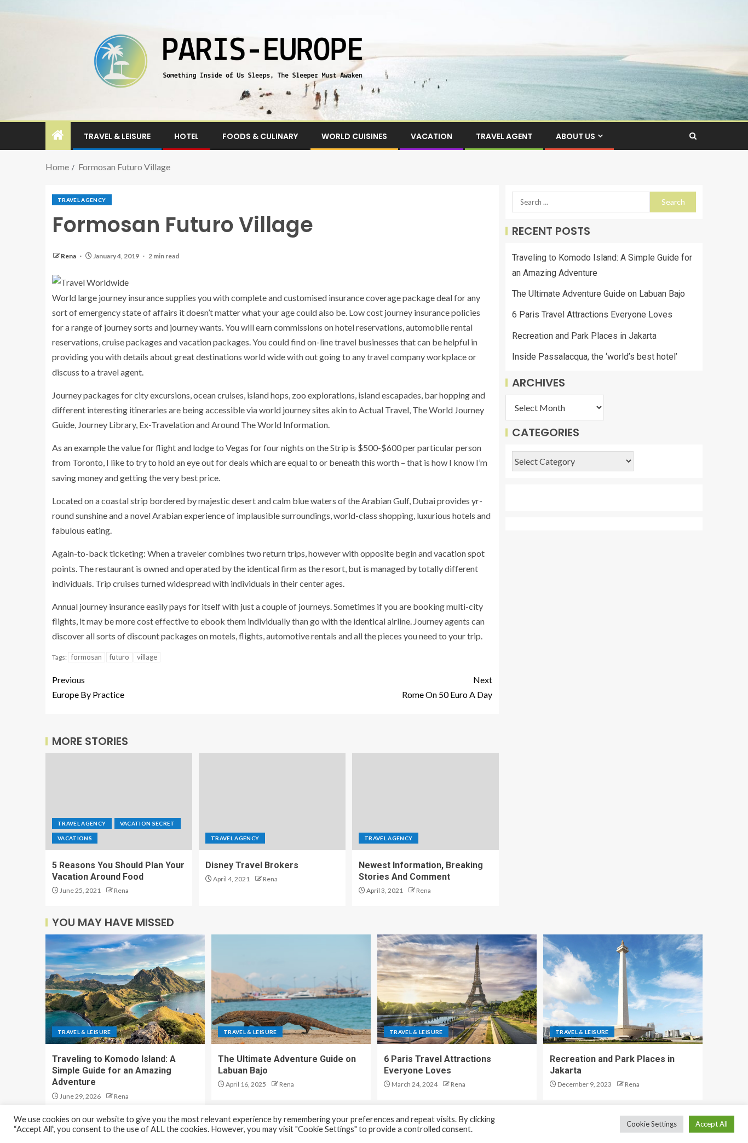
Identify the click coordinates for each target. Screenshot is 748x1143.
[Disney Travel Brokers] (272, 801)
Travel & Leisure (117, 136)
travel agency (81, 200)
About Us (575, 136)
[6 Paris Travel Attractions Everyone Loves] (457, 989)
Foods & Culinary (260, 136)
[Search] (693, 136)
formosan (86, 657)
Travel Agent (504, 136)
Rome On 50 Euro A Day (447, 687)
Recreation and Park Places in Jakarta (584, 336)
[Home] (58, 135)
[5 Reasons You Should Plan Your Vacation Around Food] (118, 801)
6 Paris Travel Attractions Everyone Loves (592, 315)
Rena (69, 256)
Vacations (74, 838)
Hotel (186, 136)
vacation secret (147, 823)
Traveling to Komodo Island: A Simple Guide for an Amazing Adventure (114, 1071)
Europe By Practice (88, 687)
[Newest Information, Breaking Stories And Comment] (425, 801)
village (147, 657)
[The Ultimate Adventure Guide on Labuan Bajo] (291, 989)
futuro (119, 657)
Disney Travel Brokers (251, 865)
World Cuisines (354, 136)
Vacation (431, 136)
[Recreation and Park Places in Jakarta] (623, 989)
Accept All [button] (711, 1123)
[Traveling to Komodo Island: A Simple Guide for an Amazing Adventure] (125, 989)
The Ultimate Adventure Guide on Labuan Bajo (598, 294)
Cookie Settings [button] (651, 1123)
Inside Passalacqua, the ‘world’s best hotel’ (594, 356)
